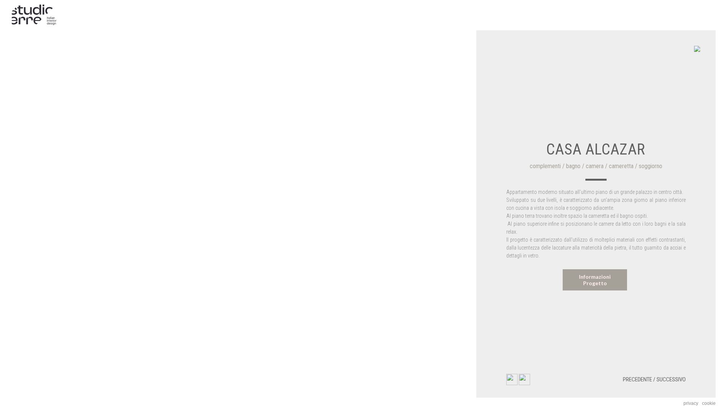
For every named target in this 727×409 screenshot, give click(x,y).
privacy (690, 403)
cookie (709, 403)
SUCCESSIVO (671, 379)
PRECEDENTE (637, 379)
